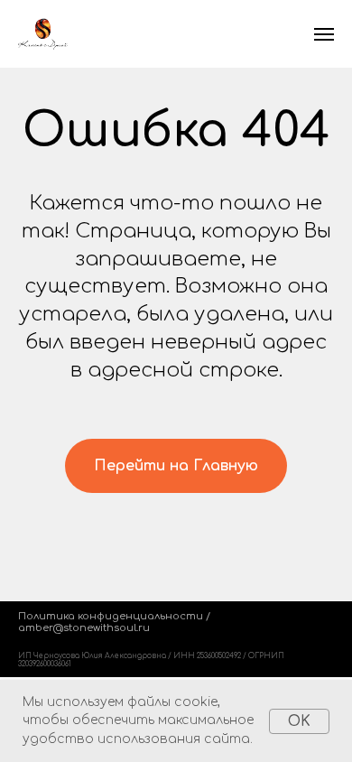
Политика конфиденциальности (110, 616)
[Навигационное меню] (324, 34)
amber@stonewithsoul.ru (84, 628)
